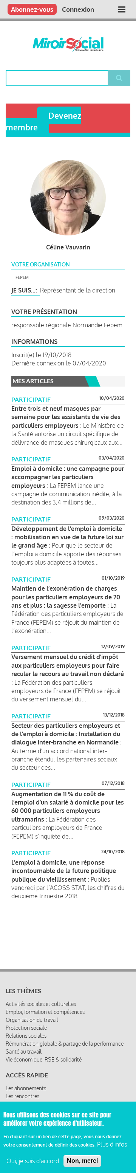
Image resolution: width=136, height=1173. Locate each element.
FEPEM (22, 277)
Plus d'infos (112, 1144)
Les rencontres (22, 1096)
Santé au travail (24, 1051)
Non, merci (82, 1161)
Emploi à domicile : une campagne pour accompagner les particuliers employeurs (67, 477)
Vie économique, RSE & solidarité (44, 1059)
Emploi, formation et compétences (45, 1012)
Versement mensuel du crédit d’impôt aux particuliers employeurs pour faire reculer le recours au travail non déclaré (67, 665)
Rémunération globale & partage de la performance (65, 1043)
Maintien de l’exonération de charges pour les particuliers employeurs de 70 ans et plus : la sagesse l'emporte (65, 597)
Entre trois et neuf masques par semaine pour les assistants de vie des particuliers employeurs (66, 417)
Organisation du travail (32, 1020)
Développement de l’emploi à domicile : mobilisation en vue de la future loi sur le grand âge (67, 537)
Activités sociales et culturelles (41, 1004)
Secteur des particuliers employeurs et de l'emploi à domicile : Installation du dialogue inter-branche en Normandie (65, 734)
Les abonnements (26, 1088)
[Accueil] (68, 44)
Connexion (78, 9)
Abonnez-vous (32, 9)
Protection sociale (26, 1027)
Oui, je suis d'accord (32, 1161)
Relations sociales (26, 1035)
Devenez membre (43, 121)
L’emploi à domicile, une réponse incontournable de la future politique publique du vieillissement (63, 871)
